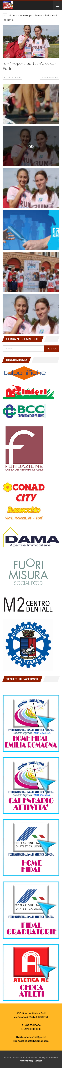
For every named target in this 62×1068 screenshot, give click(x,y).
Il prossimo (49, 77)
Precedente (13, 77)
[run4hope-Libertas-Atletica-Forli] (31, 104)
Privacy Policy (26, 1061)
